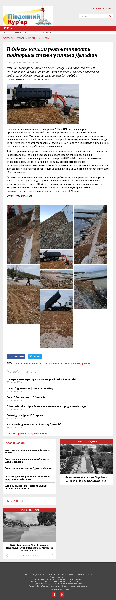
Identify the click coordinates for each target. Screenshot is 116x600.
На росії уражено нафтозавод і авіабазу (30, 388)
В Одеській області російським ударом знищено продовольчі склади (46, 406)
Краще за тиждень (86, 441)
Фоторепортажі (30, 509)
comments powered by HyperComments (27, 433)
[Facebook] (54, 594)
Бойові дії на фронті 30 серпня (25, 415)
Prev (7, 555)
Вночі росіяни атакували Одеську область (28, 468)
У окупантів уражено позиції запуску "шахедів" (34, 424)
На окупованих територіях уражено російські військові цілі (41, 379)
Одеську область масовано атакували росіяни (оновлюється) (26, 487)
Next (52, 555)
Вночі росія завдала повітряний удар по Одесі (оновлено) (27, 460)
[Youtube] (62, 594)
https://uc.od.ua (28, 16)
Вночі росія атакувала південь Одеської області (27, 451)
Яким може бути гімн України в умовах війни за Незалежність (86, 479)
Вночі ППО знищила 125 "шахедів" (26, 397)
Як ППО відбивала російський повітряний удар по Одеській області (27, 478)
